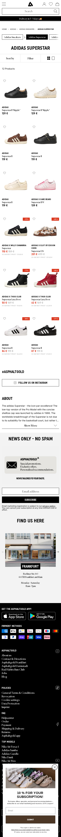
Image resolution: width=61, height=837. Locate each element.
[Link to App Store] (14, 616)
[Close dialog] (54, 767)
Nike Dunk (7, 757)
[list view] (53, 58)
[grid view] (48, 58)
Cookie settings (11, 700)
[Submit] (55, 11)
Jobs (4, 673)
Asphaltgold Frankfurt (14, 662)
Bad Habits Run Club (13, 669)
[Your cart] (57, 4)
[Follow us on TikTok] (57, 687)
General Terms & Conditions (18, 692)
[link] (30, 4)
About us (6, 655)
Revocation (8, 696)
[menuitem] (10, 58)
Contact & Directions (14, 658)
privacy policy (48, 506)
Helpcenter (8, 717)
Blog (4, 676)
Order (5, 721)
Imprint (6, 707)
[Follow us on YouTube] (57, 760)
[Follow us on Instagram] (57, 651)
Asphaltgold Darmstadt (15, 666)
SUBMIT (30, 819)
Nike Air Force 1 (10, 746)
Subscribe (30, 499)
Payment (6, 725)
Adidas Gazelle (10, 753)
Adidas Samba (10, 750)
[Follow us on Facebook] (58, 724)
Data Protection (11, 703)
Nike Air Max (9, 760)
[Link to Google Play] (41, 616)
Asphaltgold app (11, 735)
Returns (6, 732)
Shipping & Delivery (13, 728)
